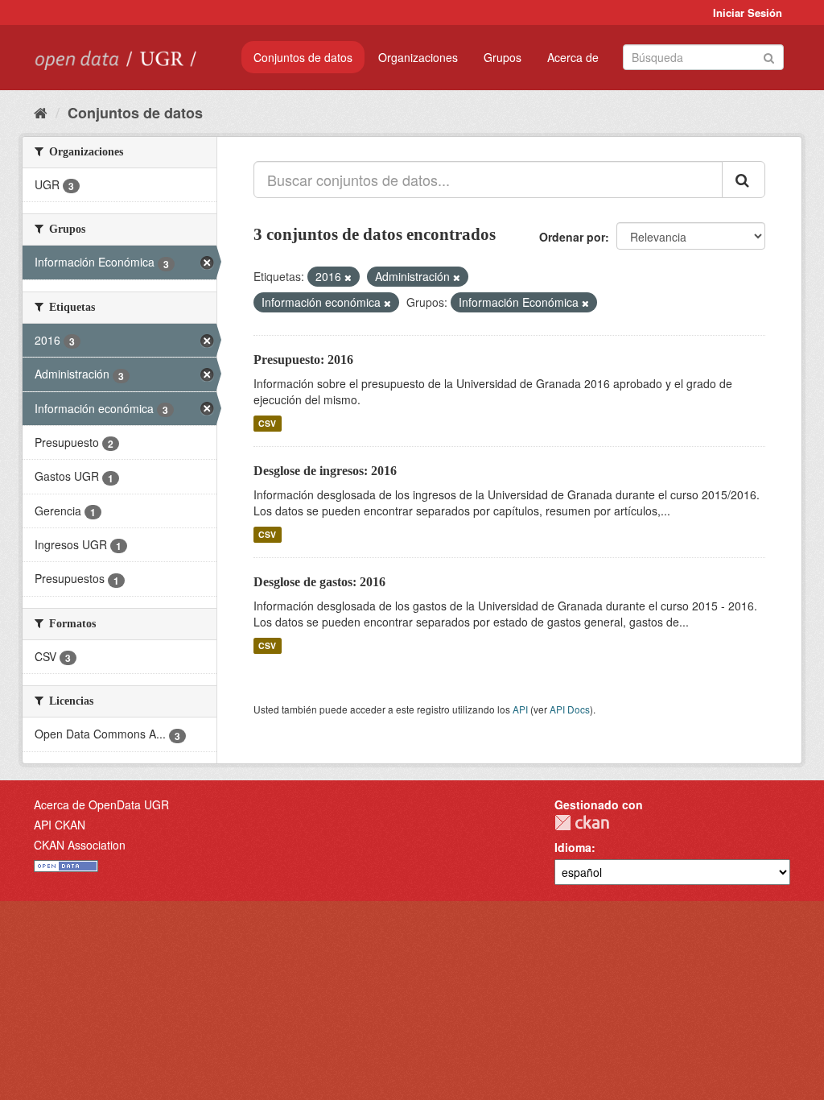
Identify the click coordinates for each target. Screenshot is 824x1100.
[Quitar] (348, 277)
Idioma (572, 847)
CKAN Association (80, 845)
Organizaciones (418, 57)
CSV (267, 423)
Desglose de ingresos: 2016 (325, 471)
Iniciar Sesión (747, 12)
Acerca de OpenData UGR (101, 804)
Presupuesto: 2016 (303, 359)
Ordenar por (572, 237)
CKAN (581, 822)
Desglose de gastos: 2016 (319, 582)
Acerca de (573, 57)
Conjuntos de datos (302, 57)
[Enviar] (769, 56)
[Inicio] (40, 111)
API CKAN (59, 825)
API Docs (570, 709)
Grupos (502, 57)
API (520, 709)
